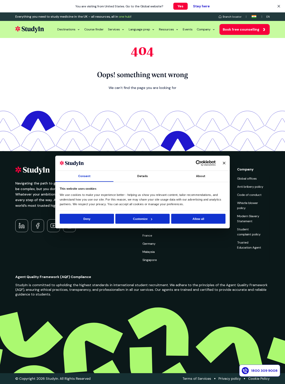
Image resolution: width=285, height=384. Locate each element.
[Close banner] (224, 163)
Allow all (198, 218)
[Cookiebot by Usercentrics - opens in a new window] (199, 163)
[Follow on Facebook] (37, 225)
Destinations (66, 29)
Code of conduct (249, 195)
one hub (124, 17)
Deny (86, 218)
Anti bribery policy (250, 187)
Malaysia (148, 252)
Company (204, 29)
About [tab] (200, 176)
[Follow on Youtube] (53, 225)
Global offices (247, 179)
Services (114, 29)
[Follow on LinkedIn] (21, 225)
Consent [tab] (84, 176)
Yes (180, 6)
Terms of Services (196, 378)
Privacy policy (229, 378)
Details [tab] (142, 176)
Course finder (94, 29)
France (147, 235)
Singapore (149, 260)
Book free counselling (241, 29)
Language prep (139, 29)
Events (188, 29)
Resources (166, 29)
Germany (148, 244)
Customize (140, 218)
